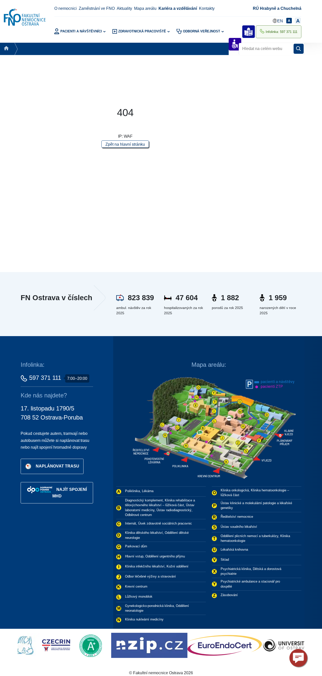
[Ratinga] (66, 645)
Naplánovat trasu (57, 466)
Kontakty (207, 8)
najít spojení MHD (69, 492)
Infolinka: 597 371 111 (281, 32)
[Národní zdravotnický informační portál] (123, 645)
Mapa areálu (145, 8)
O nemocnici (65, 8)
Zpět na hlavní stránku (125, 144)
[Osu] (258, 645)
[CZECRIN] (29, 645)
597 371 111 (45, 377)
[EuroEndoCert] (198, 645)
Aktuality (124, 8)
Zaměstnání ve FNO (97, 8)
